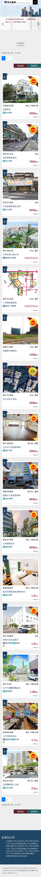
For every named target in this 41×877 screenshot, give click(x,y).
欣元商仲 (17, 2)
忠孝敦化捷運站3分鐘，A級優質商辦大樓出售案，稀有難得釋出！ (20, 20)
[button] (2, 23)
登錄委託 (20, 65)
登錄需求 (34, 65)
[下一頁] (11, 58)
